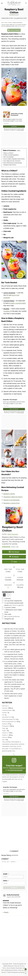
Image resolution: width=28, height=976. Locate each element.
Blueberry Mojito (9, 494)
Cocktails (10, 22)
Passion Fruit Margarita (11, 500)
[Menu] (2, 3)
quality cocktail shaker (18, 303)
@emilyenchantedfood (17, 768)
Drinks (6, 22)
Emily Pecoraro (15, 14)
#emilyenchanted (16, 770)
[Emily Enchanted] (14, 3)
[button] (3, 547)
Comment (5, 859)
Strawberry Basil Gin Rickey (13, 497)
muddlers (6, 311)
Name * (5, 874)
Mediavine (23, 972)
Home (2, 22)
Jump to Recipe (15, 30)
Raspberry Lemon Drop (11, 503)
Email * (6, 880)
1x (4, 594)
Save (15, 561)
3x (9, 594)
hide (18, 150)
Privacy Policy (22, 26)
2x (6, 594)
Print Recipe (15, 552)
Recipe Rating (6, 855)
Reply (6, 912)
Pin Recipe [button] (15, 557)
